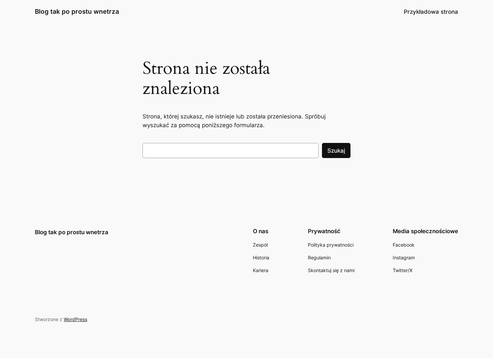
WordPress (75, 319)
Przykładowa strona (431, 11)
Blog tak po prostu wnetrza (77, 11)
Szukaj (336, 150)
